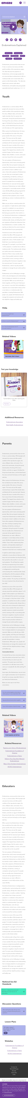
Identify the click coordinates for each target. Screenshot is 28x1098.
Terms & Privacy (14, 1069)
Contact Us (14, 1067)
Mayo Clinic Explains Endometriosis (15, 764)
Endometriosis (18, 53)
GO (5, 1032)
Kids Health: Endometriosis (14, 425)
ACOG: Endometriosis (15, 767)
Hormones (5, 55)
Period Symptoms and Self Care (12, 735)
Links (14, 1074)
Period (22, 55)
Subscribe (14, 1072)
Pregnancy (9, 58)
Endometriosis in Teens (14, 756)
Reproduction (18, 58)
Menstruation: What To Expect (12, 356)
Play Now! (6, 403)
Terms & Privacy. (8, 1092)
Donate (14, 1070)
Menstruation (15, 55)
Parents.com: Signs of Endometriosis (14, 748)
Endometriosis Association (14, 422)
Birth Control (8, 53)
